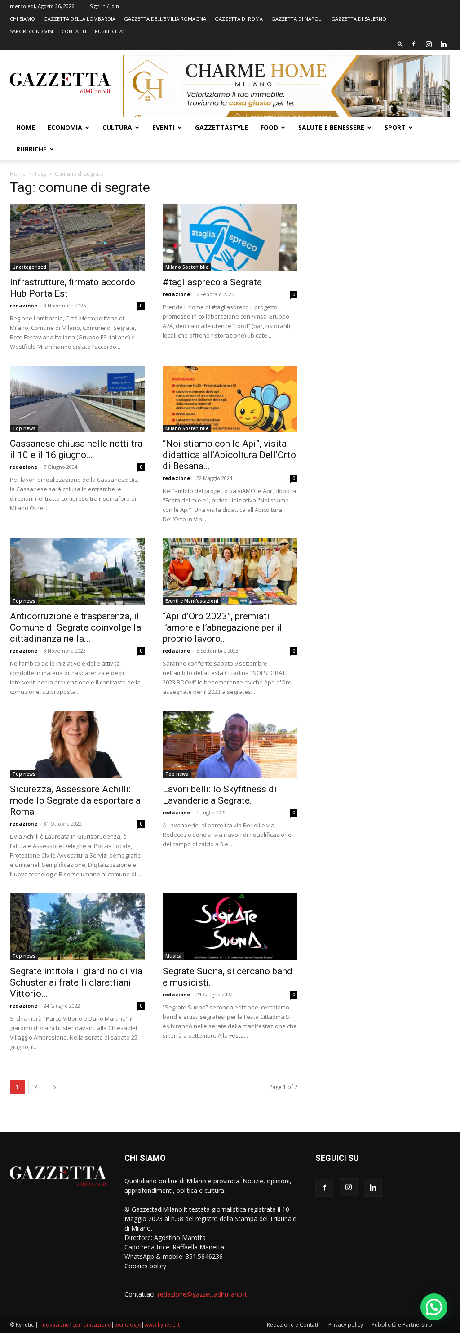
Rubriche (31, 149)
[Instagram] (428, 44)
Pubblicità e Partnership (402, 1325)
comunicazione (91, 1325)
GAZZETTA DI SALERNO (358, 18)
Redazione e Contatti (293, 1325)
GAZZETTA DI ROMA (239, 18)
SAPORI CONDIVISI (31, 31)
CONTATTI (74, 31)
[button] (400, 43)
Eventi (163, 127)
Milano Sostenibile (186, 267)
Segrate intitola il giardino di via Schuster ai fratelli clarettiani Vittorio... (76, 982)
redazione (23, 305)
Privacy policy (345, 1325)
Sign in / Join (104, 6)
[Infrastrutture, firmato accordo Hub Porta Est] (77, 237)
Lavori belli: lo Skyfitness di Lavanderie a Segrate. (220, 795)
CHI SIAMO (22, 18)
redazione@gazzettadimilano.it (202, 1294)
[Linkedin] (443, 44)
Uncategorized (29, 267)
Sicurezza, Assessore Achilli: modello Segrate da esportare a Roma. (75, 800)
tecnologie (127, 1325)
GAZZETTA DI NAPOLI (297, 18)
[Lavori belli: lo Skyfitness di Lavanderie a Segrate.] (230, 744)
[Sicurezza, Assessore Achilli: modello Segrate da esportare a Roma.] (77, 744)
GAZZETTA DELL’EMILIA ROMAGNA (165, 18)
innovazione (53, 1325)
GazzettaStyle (221, 127)
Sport (395, 127)
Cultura (117, 127)
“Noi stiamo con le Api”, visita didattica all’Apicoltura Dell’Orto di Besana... (229, 454)
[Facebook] (413, 44)
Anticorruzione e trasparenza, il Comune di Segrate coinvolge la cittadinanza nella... (75, 627)
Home (25, 127)
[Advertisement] (382, 248)
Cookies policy (145, 1266)
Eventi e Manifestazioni (191, 601)
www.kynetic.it (162, 1325)
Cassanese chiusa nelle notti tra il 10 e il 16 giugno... (76, 449)
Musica (173, 956)
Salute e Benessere (331, 127)
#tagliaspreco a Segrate (212, 282)
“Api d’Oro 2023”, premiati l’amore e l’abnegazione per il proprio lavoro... (222, 627)
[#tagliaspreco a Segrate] (230, 237)
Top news (24, 428)
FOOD (269, 127)
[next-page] (54, 1087)
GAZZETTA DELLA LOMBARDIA (79, 18)
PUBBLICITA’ (109, 31)
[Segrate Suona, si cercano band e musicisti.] (230, 926)
